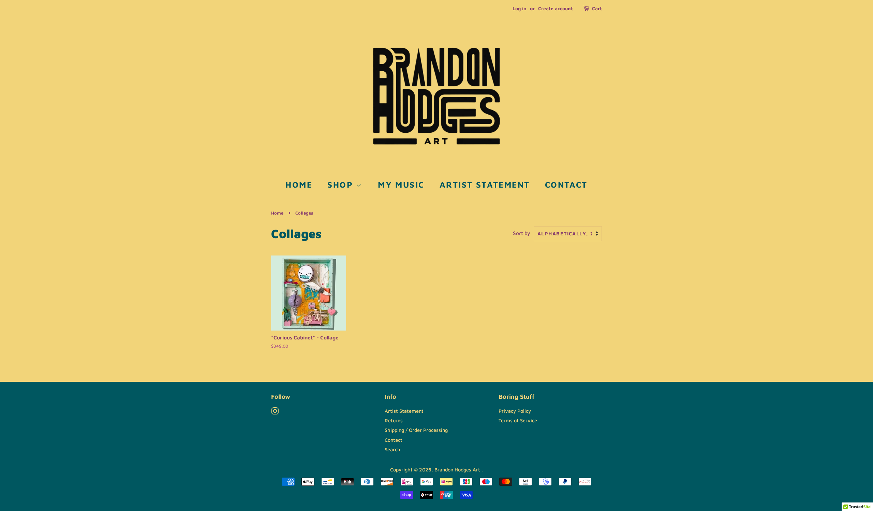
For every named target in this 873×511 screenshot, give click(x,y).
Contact (566, 184)
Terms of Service (518, 420)
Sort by (521, 233)
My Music (401, 184)
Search (392, 449)
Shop (341, 184)
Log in (520, 8)
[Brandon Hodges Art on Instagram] (275, 412)
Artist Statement (485, 184)
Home (298, 184)
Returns (394, 420)
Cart (597, 8)
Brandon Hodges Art (458, 469)
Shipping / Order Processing (416, 430)
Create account (555, 8)
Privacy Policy (515, 411)
